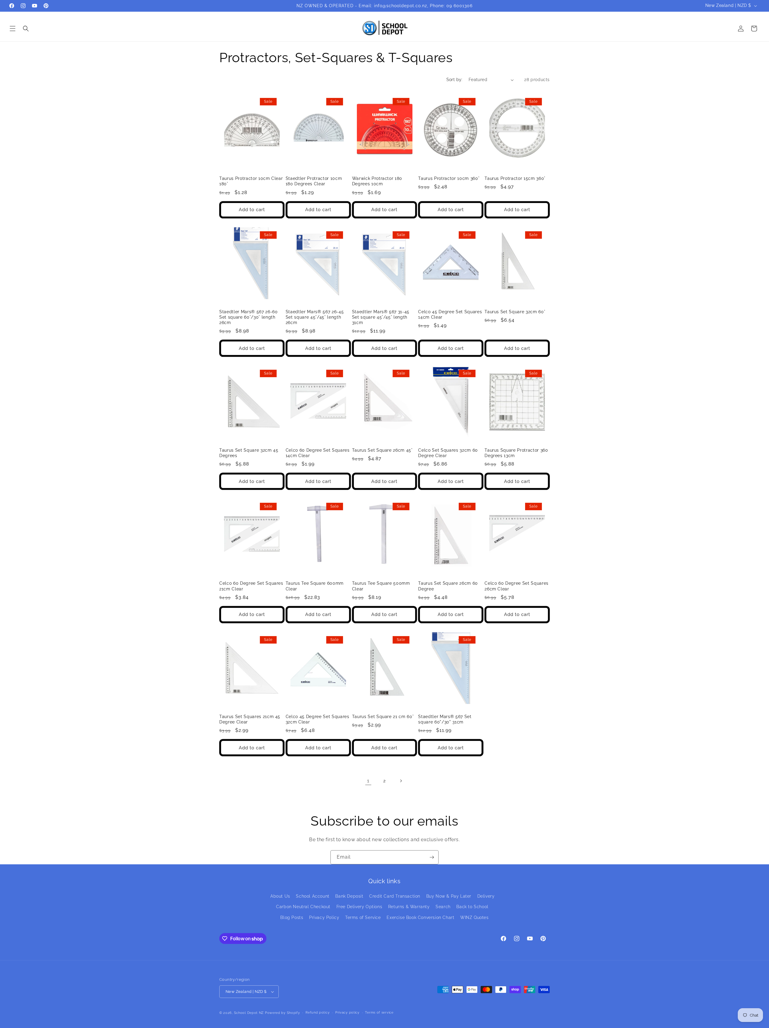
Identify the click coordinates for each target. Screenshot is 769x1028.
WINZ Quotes (474, 917)
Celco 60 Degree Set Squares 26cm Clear (517, 586)
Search (443, 906)
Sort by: (454, 79)
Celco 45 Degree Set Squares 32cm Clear (317, 719)
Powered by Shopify (282, 1013)
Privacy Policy (324, 917)
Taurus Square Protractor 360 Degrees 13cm (516, 453)
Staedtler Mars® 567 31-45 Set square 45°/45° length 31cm (381, 317)
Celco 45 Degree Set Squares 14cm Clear (450, 314)
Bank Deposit (349, 896)
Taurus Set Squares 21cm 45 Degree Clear (249, 719)
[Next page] (400, 780)
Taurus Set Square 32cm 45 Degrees (248, 453)
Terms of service (379, 1012)
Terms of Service (363, 917)
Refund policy (317, 1012)
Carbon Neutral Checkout (303, 906)
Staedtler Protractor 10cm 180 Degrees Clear (314, 181)
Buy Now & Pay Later (448, 896)
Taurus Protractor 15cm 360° (515, 178)
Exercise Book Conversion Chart (420, 917)
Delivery (486, 896)
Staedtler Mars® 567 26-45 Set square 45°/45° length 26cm (315, 317)
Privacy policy (347, 1012)
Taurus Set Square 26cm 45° (382, 450)
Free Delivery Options (359, 906)
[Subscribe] (431, 857)
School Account (312, 896)
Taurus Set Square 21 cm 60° (383, 716)
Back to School (472, 906)
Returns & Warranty (409, 906)
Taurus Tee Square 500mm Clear (381, 586)
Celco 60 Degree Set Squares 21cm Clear (251, 586)
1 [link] (368, 781)
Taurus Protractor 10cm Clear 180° (251, 181)
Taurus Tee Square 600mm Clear (315, 586)
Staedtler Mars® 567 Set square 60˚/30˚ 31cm (444, 719)
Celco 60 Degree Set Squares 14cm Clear (318, 453)
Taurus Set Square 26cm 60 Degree (448, 586)
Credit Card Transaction (394, 896)
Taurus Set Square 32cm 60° (515, 311)
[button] (12, 28)
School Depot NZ (249, 1013)
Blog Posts (291, 917)
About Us (280, 896)
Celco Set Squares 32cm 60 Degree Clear (448, 453)
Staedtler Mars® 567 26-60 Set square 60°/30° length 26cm (248, 317)
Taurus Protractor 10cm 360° (448, 178)
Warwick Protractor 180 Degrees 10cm (377, 181)
